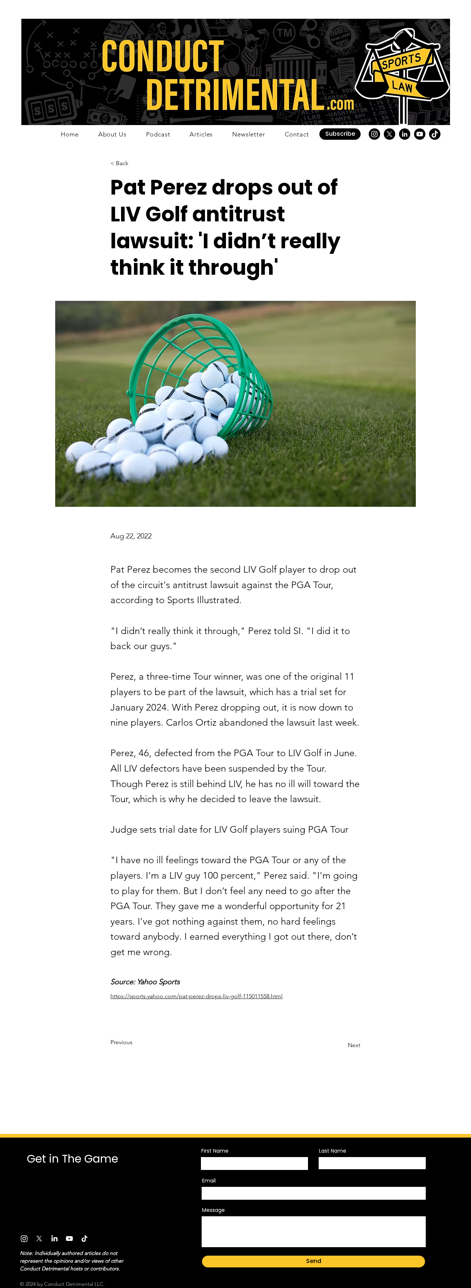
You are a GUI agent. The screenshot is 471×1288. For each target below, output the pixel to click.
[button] (340, 134)
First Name (215, 1150)
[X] (389, 134)
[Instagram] (374, 134)
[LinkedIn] (404, 134)
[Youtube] (69, 1238)
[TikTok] (434, 134)
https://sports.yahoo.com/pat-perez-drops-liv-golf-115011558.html (196, 996)
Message (213, 1210)
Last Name (332, 1150)
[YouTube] (419, 134)
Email (209, 1180)
